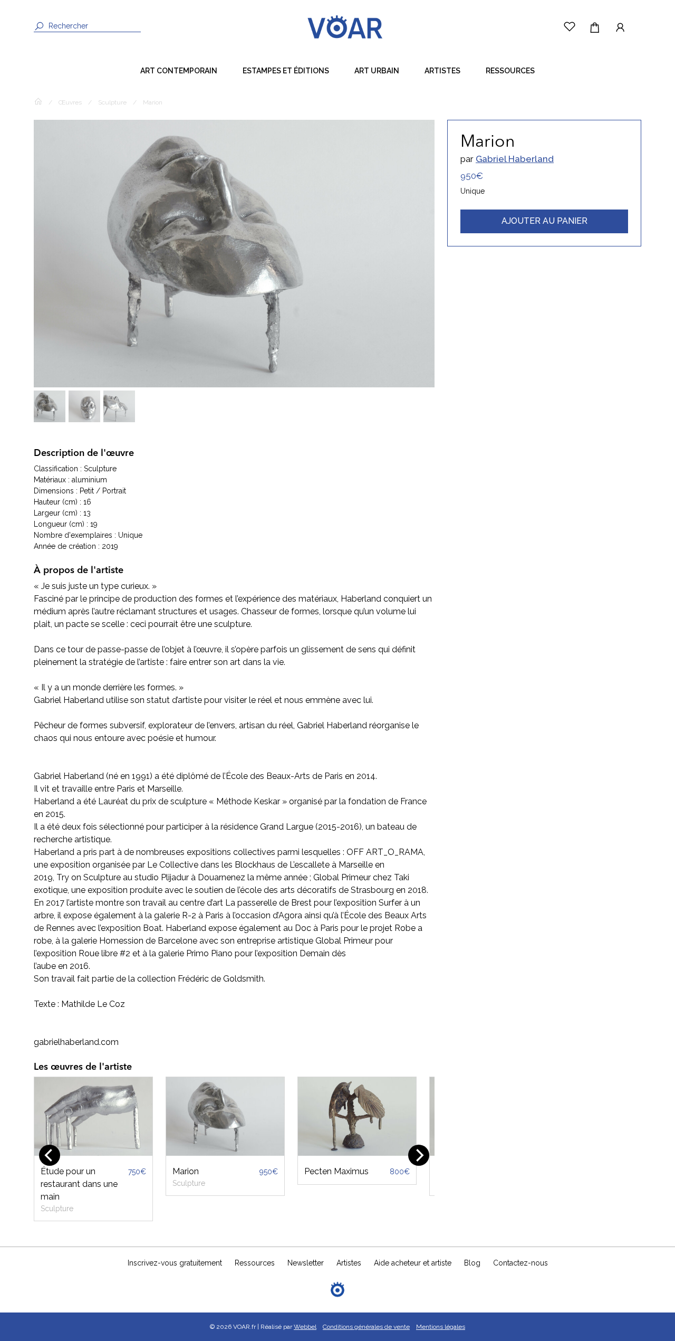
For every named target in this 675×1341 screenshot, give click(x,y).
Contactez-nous (520, 1263)
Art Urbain (376, 70)
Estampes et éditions (286, 70)
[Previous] (49, 1155)
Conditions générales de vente (366, 1326)
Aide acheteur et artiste (412, 1263)
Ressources (510, 70)
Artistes (442, 70)
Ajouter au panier (544, 221)
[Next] (418, 1155)
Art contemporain (178, 70)
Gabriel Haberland (515, 159)
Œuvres (70, 102)
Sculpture (112, 102)
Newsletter (305, 1263)
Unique (472, 191)
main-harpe (382, 1171)
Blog (472, 1263)
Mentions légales (440, 1326)
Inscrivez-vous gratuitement (175, 1263)
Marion (110, 1171)
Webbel (305, 1326)
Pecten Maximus (260, 1171)
